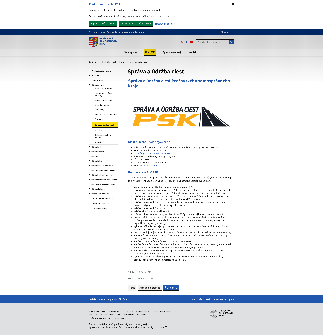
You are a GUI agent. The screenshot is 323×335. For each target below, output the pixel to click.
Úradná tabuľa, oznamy (101, 71)
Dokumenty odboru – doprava (104, 136)
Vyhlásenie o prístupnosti (135, 314)
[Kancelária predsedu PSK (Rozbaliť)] (89, 198)
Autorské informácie (162, 311)
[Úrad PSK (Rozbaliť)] (89, 75)
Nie (200, 299)
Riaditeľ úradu (97, 80)
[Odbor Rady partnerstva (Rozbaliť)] (89, 175)
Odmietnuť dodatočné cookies (136, 23)
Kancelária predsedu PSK (102, 198)
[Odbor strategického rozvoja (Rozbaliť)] (89, 184)
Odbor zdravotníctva (100, 193)
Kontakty (93, 314)
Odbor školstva (98, 189)
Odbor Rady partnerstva (101, 175)
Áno (193, 299)
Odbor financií (97, 151)
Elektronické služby (100, 203)
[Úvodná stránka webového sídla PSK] (103, 42)
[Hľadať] (231, 41)
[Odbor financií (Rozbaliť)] (89, 151)
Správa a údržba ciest (104, 125)
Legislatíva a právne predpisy (103, 94)
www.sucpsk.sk (147, 165)
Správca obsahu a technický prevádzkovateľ (107, 318)
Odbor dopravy (119, 62)
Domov (95, 62)
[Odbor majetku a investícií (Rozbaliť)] (89, 165)
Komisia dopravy (102, 105)
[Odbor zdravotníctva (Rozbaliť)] (89, 193)
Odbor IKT (95, 156)
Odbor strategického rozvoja (103, 184)
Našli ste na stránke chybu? (220, 299)
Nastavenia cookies (165, 23)
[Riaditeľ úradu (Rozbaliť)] (89, 80)
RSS (118, 314)
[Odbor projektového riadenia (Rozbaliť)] (89, 170)
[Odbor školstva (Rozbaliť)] (89, 189)
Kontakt (98, 142)
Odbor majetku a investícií (102, 165)
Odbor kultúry (97, 161)
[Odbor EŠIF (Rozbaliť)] (89, 147)
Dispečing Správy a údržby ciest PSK (152, 153)
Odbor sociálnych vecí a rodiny (104, 179)
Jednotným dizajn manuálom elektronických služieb (137, 327)
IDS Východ (99, 130)
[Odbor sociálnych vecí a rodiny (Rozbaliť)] (89, 179)
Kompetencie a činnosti (105, 88)
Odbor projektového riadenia (103, 170)
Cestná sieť (99, 119)
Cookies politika (116, 311)
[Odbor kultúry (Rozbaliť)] (89, 161)
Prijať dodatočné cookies (103, 23)
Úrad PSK (106, 62)
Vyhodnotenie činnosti (104, 100)
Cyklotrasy (99, 109)
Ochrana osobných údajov (138, 311)
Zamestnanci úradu (99, 208)
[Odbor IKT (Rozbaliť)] (89, 156)
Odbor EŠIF (96, 147)
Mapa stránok (107, 314)
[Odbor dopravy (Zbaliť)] (90, 84)
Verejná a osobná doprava (106, 114)
